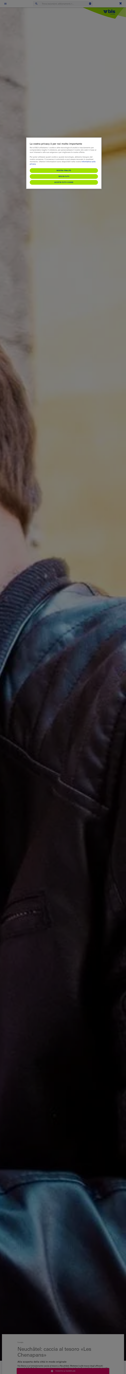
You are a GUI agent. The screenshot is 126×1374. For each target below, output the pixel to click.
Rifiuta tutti (64, 176)
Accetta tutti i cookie (63, 182)
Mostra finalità (64, 170)
